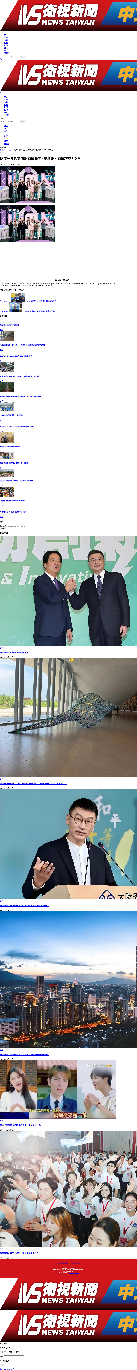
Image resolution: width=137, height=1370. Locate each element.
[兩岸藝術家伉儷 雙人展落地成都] (7, 442)
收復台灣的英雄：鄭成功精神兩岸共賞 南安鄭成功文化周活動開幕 (20, 396)
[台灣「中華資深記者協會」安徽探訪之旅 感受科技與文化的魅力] (7, 372)
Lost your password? (7, 1369)
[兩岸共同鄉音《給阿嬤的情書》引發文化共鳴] (7, 459)
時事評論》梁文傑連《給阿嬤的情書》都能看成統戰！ (16, 356)
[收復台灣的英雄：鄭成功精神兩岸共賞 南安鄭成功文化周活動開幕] (7, 392)
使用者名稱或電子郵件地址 (10, 1352)
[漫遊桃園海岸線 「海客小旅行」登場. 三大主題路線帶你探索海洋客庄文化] (7, 340)
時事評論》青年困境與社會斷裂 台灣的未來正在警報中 (17, 426)
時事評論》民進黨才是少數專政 (9, 325)
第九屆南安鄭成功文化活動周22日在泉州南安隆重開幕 (17, 481)
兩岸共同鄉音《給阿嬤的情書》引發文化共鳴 (14, 463)
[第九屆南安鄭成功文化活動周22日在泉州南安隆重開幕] (7, 476)
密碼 (1, 1356)
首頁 (58, 1263)
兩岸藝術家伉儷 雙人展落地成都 (10, 446)
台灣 (1, 152)
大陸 (1, 381)
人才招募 (78, 1263)
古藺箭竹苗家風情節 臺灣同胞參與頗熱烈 (12, 501)
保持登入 (5, 1361)
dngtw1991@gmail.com (73, 1273)
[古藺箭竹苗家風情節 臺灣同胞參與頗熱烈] (7, 496)
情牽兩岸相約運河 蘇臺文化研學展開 (11, 415)
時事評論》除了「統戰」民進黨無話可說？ (13, 512)
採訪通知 (67, 1263)
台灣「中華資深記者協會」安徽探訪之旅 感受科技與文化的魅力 (19, 376)
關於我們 (62, 1263)
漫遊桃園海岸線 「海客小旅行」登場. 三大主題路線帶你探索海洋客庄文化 (22, 345)
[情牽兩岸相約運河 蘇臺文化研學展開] (7, 411)
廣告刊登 (72, 1263)
